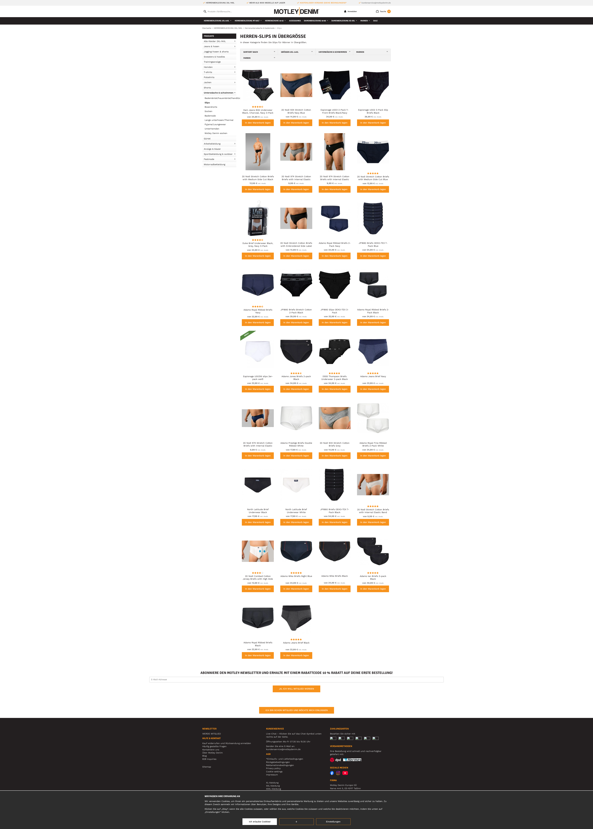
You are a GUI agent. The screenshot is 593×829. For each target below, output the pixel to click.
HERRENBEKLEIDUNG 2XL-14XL (216, 21)
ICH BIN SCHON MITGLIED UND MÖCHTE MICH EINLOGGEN (296, 710)
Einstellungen (333, 821)
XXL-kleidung (273, 786)
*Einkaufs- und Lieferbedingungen (284, 759)
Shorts (207, 87)
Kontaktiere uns (210, 749)
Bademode (210, 115)
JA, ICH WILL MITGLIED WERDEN (296, 688)
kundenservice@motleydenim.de (376, 3)
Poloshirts (209, 77)
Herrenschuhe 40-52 (274, 21)
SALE (375, 21)
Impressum (272, 774)
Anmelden (352, 11)
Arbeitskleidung (212, 143)
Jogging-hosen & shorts (216, 51)
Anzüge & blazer (212, 149)
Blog (204, 756)
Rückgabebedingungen (278, 762)
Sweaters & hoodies (214, 56)
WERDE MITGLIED (211, 733)
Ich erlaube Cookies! (260, 821)
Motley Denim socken (216, 133)
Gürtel (207, 138)
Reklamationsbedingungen (280, 765)
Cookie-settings (274, 771)
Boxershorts (211, 107)
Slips (207, 102)
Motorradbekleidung (214, 164)
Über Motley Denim (212, 752)
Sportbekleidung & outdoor (218, 154)
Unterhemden (212, 128)
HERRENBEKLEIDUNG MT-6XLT (247, 21)
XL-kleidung (272, 782)
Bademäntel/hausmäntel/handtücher (220, 98)
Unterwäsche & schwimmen (218, 92)
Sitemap (206, 767)
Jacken (207, 82)
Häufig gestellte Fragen (214, 746)
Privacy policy (273, 768)
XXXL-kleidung (273, 789)
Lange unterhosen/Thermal (219, 120)
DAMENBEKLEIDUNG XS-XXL (343, 21)
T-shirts (208, 72)
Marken (364, 21)
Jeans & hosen (211, 46)
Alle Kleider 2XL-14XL (215, 41)
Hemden (208, 67)
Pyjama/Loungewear (215, 124)
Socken (208, 111)
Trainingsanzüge (212, 62)
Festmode (209, 159)
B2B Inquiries (209, 759)
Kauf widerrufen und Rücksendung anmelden (226, 743)
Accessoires (295, 21)
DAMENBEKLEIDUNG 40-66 (315, 21)
